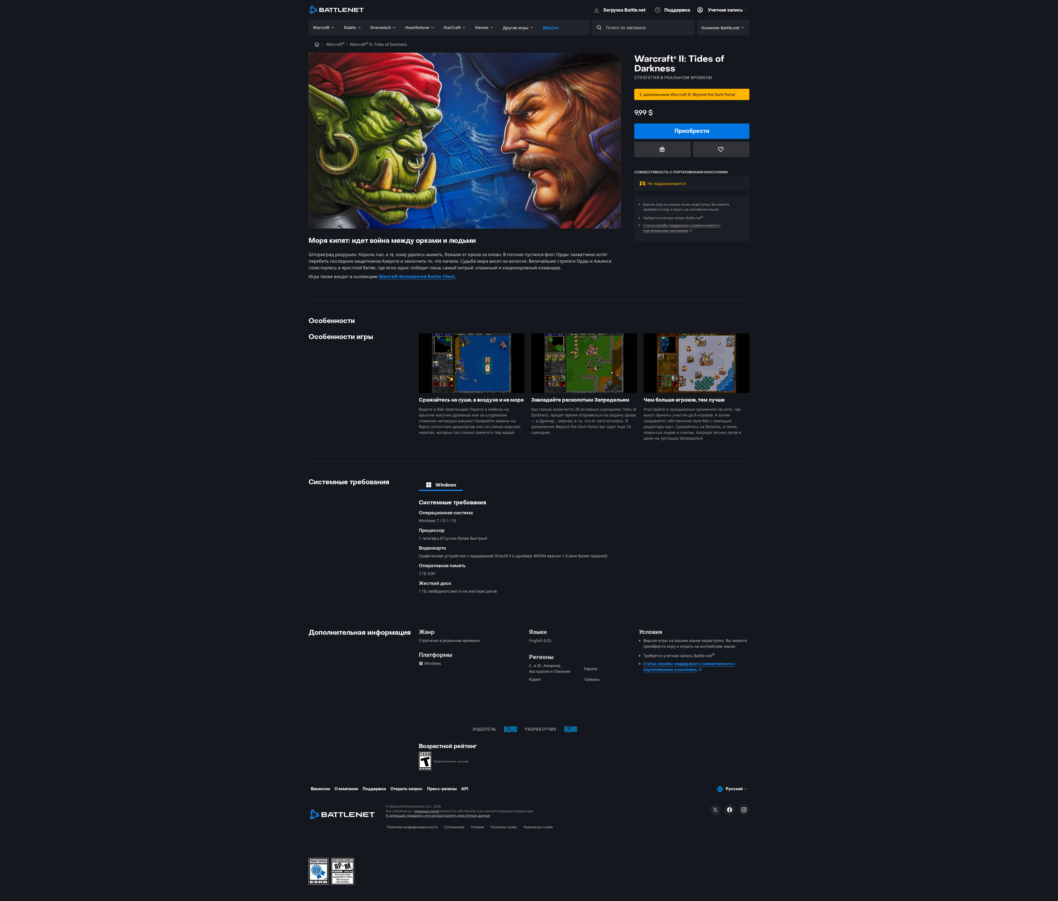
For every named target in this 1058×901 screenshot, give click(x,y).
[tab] (441, 485)
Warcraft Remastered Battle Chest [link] (417, 276)
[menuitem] (324, 27)
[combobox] (648, 28)
